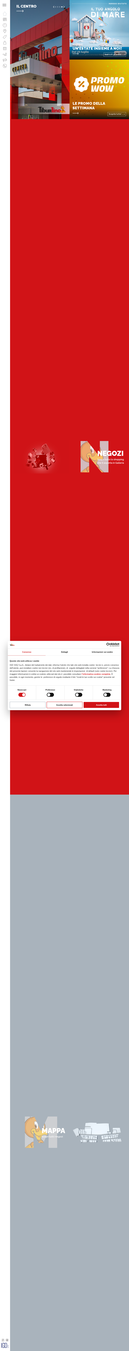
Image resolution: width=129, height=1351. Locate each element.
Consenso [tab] (26, 652)
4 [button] (61, 6)
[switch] (50, 695)
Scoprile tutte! (115, 114)
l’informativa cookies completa (96, 674)
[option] (40, 59)
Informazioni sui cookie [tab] (102, 652)
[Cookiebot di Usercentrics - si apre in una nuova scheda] (108, 645)
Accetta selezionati (64, 705)
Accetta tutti (101, 705)
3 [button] (59, 6)
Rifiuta (28, 705)
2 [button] (57, 6)
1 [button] (55, 6)
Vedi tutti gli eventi (113, 54)
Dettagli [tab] (64, 652)
